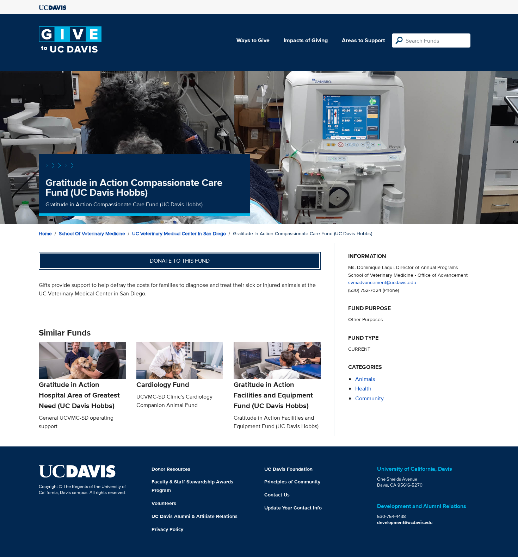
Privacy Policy (167, 529)
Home (45, 233)
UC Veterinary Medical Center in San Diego (179, 233)
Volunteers (164, 503)
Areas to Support (363, 40)
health (363, 388)
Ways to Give (253, 40)
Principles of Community (292, 481)
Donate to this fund (180, 261)
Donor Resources (171, 468)
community (369, 398)
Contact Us (277, 494)
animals (365, 379)
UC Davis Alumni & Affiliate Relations (195, 516)
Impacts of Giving (306, 40)
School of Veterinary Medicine (92, 233)
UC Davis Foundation (288, 468)
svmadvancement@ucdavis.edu (382, 282)
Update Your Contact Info (293, 507)
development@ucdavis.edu (405, 522)
